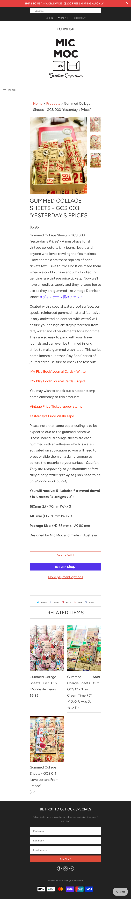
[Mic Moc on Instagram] (65, 29)
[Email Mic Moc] (71, 29)
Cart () (65, 18)
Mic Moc (59, 880)
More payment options (65, 577)
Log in (49, 18)
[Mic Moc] (65, 58)
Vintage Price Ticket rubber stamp (56, 406)
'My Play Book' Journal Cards (51, 371)
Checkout (80, 18)
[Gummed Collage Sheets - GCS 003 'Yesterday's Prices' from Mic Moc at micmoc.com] (58, 155)
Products (53, 103)
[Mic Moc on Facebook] (59, 29)
